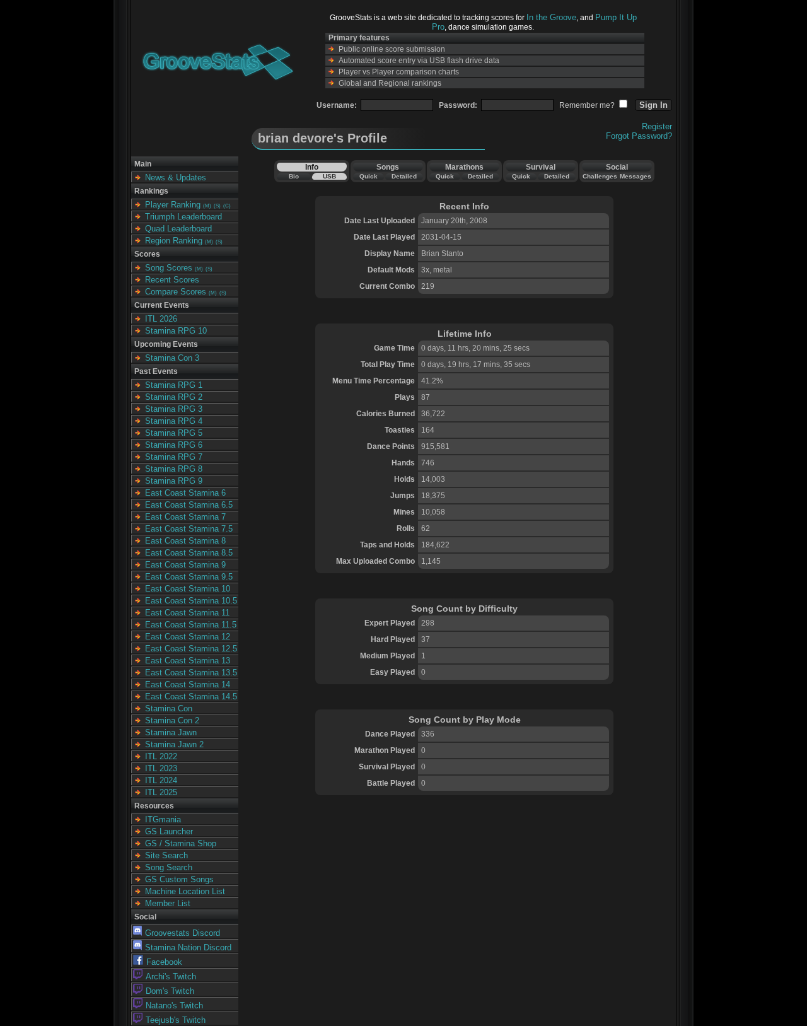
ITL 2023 (161, 768)
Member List (167, 903)
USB (329, 176)
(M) (207, 206)
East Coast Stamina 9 (185, 564)
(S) (217, 206)
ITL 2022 (161, 756)
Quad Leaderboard (178, 228)
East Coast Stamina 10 (187, 588)
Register (657, 126)
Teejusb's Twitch (176, 1020)
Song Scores (168, 267)
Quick (368, 176)
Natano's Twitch (174, 1005)
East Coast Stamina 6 (185, 493)
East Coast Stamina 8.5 (189, 552)
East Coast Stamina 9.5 (189, 576)
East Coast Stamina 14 (187, 684)
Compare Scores (175, 291)
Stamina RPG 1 (173, 385)
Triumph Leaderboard (183, 216)
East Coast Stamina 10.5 (191, 600)
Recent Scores (172, 279)
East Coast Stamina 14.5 (191, 696)
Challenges (600, 176)
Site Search (166, 855)
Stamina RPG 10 (176, 330)
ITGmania (163, 819)
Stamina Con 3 (172, 358)
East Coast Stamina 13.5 (191, 672)
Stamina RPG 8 (173, 469)
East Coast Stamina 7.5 (189, 528)
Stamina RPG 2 (173, 397)
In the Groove (551, 17)
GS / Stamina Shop (180, 843)
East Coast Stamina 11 (187, 612)
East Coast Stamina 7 (185, 517)
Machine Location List (185, 891)
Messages (635, 176)
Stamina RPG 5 (173, 433)
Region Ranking (173, 240)
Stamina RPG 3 (173, 409)
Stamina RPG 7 (173, 457)
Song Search (168, 867)
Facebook (164, 962)
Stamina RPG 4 (173, 421)
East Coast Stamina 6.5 (189, 505)
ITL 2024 (161, 780)
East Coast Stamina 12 (187, 636)
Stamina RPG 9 (173, 481)
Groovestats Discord (182, 933)
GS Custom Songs (179, 879)
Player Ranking (172, 204)
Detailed (404, 176)
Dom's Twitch (170, 991)
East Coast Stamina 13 (187, 660)
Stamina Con (168, 708)
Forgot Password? (639, 136)
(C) (227, 206)
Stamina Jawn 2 (174, 744)
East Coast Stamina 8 (185, 540)
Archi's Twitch (171, 976)
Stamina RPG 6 (173, 445)
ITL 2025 (161, 792)
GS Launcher (169, 831)
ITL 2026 (161, 319)
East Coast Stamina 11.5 (190, 624)
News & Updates (175, 177)
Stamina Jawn (171, 732)
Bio (294, 176)
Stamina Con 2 (172, 720)
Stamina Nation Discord (188, 947)
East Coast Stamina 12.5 (191, 648)
